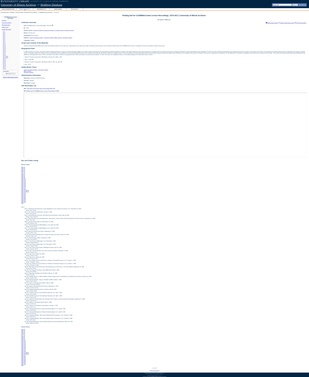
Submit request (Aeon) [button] (272, 23)
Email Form (157, 371)
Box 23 (4, 61)
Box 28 (4, 68)
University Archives (5, 12)
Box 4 (4, 35)
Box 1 (4, 31)
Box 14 (4, 49)
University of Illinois (67, 37)
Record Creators (74, 9)
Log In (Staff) (154, 367)
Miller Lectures (58, 37)
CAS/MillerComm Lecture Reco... (46, 12)
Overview (4, 20)
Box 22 (4, 60)
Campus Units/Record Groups (8, 9)
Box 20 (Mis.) (5, 57)
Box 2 (4, 33)
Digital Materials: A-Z (41, 9)
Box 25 (4, 64)
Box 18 (4, 54)
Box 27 (4, 67)
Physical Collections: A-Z (24, 9)
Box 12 (4, 46)
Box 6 (4, 38)
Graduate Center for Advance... (31, 12)
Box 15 (4, 50)
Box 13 (4, 48)
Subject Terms (5, 27)
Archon (153, 375)
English (32, 40)
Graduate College (19, 12)
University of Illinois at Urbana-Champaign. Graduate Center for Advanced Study (53, 30)
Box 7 (4, 39)
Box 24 (4, 63)
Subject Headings (58, 9)
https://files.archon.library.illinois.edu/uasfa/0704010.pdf (41, 88)
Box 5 (4, 37)
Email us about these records (10, 77)
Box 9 (4, 42)
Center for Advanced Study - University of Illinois (41, 37)
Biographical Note (6, 25)
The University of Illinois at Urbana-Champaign (157, 376)
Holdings (12, 12)
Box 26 (4, 65)
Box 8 (4, 41)
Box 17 (4, 53)
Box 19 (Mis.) (5, 56)
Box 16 (4, 52)
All (22, 203)
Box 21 (4, 59)
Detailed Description (6, 29)
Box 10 (23, 178)
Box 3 (4, 34)
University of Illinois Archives (18, 4)
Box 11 (4, 45)
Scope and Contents (6, 22)
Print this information (301, 23)
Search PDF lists (302, 4)
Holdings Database (51, 4)
